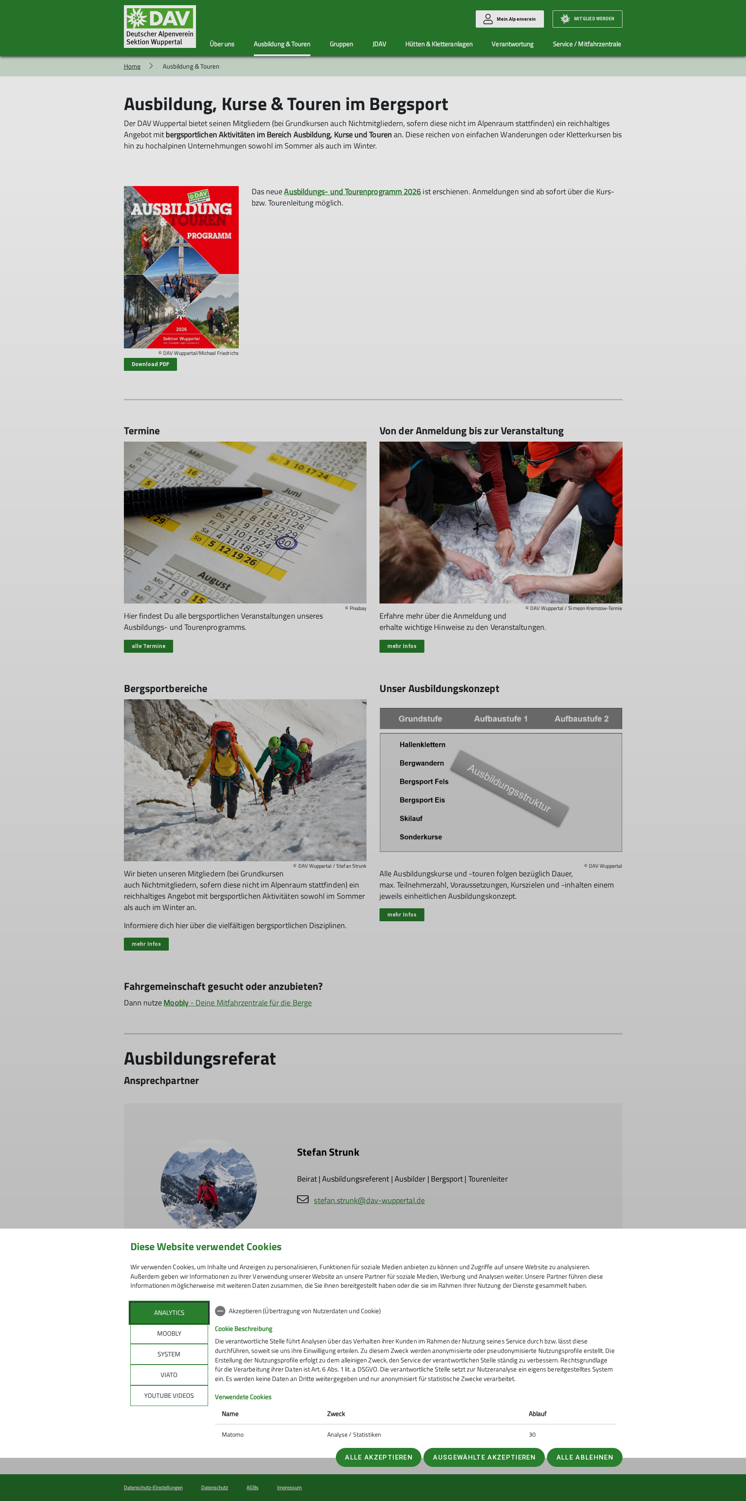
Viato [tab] (169, 1375)
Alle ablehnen (584, 1457)
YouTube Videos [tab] (169, 1395)
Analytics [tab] (169, 1313)
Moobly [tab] (169, 1333)
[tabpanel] (415, 1373)
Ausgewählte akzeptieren (484, 1457)
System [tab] (169, 1354)
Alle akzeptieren (378, 1457)
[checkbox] (415, 1311)
